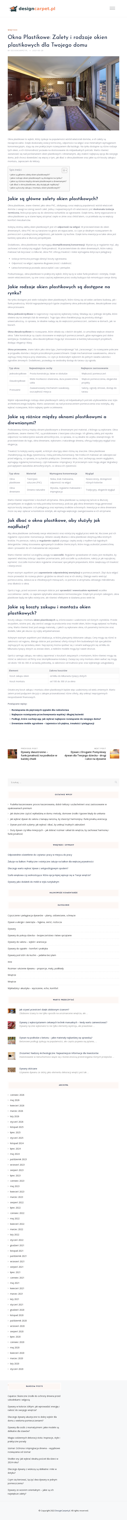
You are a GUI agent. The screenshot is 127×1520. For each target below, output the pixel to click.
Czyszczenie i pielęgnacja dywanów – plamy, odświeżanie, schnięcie (42, 915)
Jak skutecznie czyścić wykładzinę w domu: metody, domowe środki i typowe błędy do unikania (57, 813)
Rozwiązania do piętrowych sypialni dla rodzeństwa (40, 709)
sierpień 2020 (17, 1331)
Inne (10, 961)
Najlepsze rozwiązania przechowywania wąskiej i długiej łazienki (48, 714)
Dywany (12, 928)
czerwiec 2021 (17, 1277)
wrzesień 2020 (17, 1326)
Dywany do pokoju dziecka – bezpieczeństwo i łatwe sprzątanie (40, 935)
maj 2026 (15, 1100)
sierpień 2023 (17, 1170)
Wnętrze (13, 30)
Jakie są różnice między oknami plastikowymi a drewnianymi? (38, 181)
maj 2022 (15, 1218)
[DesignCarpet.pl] (32, 8)
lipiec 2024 (15, 1148)
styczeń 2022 (16, 1239)
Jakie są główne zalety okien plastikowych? (30, 174)
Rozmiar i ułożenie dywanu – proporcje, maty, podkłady (36, 968)
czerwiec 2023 (17, 1180)
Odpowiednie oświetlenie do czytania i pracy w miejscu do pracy (40, 854)
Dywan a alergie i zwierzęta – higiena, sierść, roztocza (35, 922)
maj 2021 (15, 1282)
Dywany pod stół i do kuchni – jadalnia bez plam (32, 955)
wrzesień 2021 (17, 1261)
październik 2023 (18, 1159)
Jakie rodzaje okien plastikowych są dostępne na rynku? (36, 178)
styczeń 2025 (16, 1137)
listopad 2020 (17, 1315)
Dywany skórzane (28, 1068)
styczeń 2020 (16, 1368)
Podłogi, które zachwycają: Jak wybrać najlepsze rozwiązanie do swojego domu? (56, 718)
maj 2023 (15, 1186)
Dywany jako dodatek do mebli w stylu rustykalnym (33, 881)
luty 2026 (14, 1116)
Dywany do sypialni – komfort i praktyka (28, 948)
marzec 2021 (16, 1293)
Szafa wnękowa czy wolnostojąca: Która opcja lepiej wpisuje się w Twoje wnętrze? (49, 875)
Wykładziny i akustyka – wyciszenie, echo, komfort (33, 988)
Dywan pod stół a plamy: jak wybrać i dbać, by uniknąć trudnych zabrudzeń (47, 824)
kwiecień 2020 (17, 1352)
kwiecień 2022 (17, 1223)
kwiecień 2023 (17, 1191)
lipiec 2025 (15, 1132)
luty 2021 (14, 1299)
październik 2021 (18, 1256)
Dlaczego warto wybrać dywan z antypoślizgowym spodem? (38, 868)
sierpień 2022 (17, 1202)
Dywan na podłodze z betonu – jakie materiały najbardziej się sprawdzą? (55, 1037)
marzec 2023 (16, 1197)
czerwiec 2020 (17, 1342)
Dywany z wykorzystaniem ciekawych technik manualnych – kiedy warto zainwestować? (63, 1022)
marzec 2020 (16, 1358)
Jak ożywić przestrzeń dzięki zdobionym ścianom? (44, 1009)
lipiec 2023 (15, 1175)
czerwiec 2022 (17, 1213)
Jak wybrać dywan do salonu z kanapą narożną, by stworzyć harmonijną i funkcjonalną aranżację (58, 819)
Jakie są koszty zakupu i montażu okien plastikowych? (35, 188)
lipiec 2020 (15, 1336)
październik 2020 (18, 1320)
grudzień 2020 (17, 1309)
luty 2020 (14, 1363)
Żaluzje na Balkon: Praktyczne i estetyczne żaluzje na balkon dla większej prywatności (51, 861)
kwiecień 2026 (17, 1105)
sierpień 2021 (17, 1266)
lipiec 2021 (15, 1272)
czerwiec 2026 (17, 1094)
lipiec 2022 (15, 1207)
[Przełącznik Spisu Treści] (62, 170)
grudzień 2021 (17, 1245)
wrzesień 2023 (17, 1164)
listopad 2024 (17, 1143)
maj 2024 (15, 1153)
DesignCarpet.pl (62, 1510)
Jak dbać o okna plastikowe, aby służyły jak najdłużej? (35, 184)
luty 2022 (14, 1234)
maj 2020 (15, 1347)
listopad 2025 (17, 1127)
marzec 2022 (16, 1229)
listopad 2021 (17, 1250)
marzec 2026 (16, 1110)
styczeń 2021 (16, 1304)
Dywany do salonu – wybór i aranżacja (27, 941)
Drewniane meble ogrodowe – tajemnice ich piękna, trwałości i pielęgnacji (53, 723)
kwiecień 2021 (17, 1288)
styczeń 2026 (16, 1121)
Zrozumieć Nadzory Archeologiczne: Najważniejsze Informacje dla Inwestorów (59, 1053)
